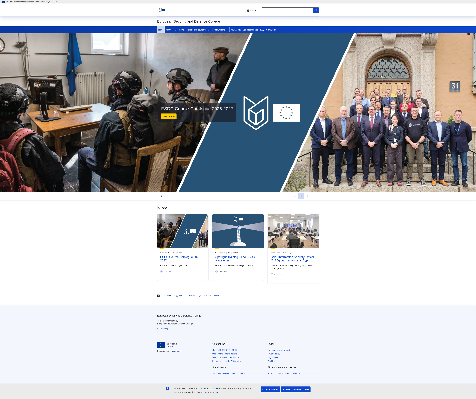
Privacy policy (274, 354)
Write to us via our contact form (225, 357)
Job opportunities (250, 30)
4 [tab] (314, 196)
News (181, 30)
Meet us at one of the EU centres (226, 361)
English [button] (253, 10)
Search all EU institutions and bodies (284, 373)
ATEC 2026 (236, 30)
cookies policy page (211, 388)
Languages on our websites (280, 350)
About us (170, 30)
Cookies (271, 361)
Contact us (271, 30)
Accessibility (162, 329)
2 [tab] (301, 196)
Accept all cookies (270, 389)
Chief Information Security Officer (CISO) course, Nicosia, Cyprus (292, 258)
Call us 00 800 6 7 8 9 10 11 (224, 350)
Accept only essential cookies (296, 389)
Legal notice (273, 357)
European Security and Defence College (179, 315)
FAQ (262, 30)
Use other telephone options (224, 354)
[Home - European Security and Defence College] (162, 9)
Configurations (218, 30)
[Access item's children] (176, 29)
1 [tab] (294, 196)
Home (161, 30)
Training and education (196, 30)
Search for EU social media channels (228, 373)
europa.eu (177, 351)
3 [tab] (308, 196)
